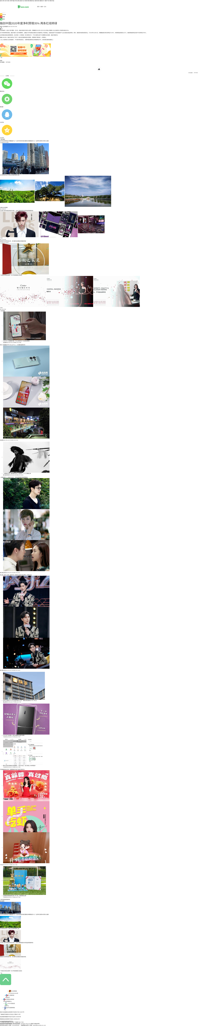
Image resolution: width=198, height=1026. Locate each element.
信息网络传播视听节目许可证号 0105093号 (10, 1016)
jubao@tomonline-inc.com (39, 1025)
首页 (1, 0)
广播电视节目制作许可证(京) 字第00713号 (10, 1014)
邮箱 (31, 0)
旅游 (21, 0)
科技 (53, 0)
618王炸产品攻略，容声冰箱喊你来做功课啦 (13, 735)
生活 (23, 0)
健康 (41, 0)
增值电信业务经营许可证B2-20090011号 (10, 1019)
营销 (28, 0)
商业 (33, 0)
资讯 (3, 0)
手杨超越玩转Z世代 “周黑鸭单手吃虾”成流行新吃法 (12, 769)
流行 (6, 0)
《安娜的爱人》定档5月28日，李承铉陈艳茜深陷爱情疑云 (14, 477)
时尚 (16, 0)
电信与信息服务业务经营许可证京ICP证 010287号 (12, 1012)
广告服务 (16, 1022)
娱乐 (8, 0)
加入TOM (21, 1022)
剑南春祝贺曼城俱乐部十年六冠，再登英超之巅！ (15, 895)
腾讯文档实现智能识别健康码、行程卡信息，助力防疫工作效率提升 (19, 765)
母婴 (26, 0)
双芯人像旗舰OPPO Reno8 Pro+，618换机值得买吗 (12, 344)
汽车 (48, 0)
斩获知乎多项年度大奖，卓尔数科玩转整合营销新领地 (13, 241)
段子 (43, 0)
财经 (38, 0)
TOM (1, 142)
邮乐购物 (7, 1022)
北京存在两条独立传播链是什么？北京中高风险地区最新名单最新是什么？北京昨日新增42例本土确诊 (24, 140)
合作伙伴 (12, 1022)
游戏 (18, 0)
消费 (46, 0)
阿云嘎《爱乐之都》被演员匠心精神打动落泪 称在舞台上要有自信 (16, 575)
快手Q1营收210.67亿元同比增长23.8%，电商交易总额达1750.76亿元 (20, 700)
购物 (51, 0)
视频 (36, 0)
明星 (13, 0)
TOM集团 (2, 1022)
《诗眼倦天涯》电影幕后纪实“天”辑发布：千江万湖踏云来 (17, 473)
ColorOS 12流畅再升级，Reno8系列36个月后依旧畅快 (16, 341)
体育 (11, 0)
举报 (1, 60)
